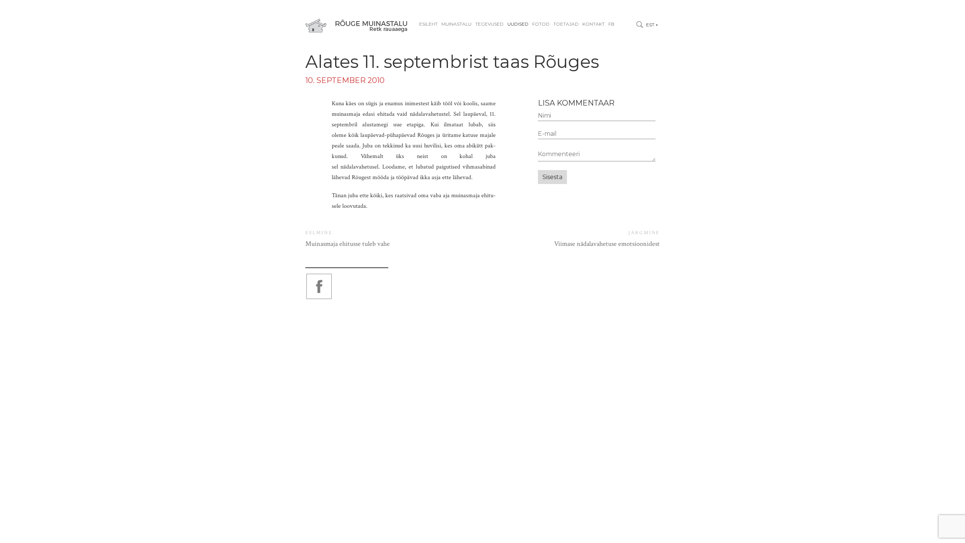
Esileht (428, 24)
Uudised (517, 24)
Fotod (541, 24)
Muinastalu (456, 24)
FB (611, 24)
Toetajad (566, 24)
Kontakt (593, 24)
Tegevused (489, 24)
